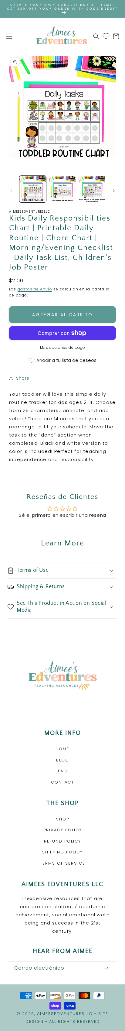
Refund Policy (62, 841)
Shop (62, 819)
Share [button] (22, 378)
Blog (62, 760)
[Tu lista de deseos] (106, 36)
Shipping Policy (62, 852)
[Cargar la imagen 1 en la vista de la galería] (32, 189)
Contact (62, 782)
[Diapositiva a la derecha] (113, 190)
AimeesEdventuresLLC (65, 1013)
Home (62, 749)
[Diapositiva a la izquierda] (11, 190)
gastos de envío (35, 289)
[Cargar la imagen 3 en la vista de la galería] (92, 189)
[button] (9, 36)
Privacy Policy (62, 830)
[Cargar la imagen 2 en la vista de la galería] (62, 189)
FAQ (62, 771)
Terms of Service (62, 863)
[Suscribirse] (106, 968)
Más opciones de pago (62, 347)
